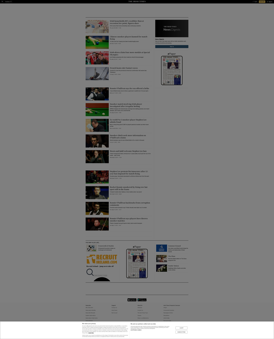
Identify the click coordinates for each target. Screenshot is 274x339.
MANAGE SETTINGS (181, 331)
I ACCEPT (181, 327)
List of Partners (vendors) (136, 329)
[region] (137, 330)
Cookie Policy (91, 332)
